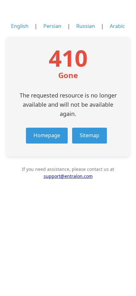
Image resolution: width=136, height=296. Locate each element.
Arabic (117, 26)
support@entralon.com (68, 176)
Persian (52, 26)
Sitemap (89, 135)
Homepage (47, 135)
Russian (85, 26)
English (19, 26)
